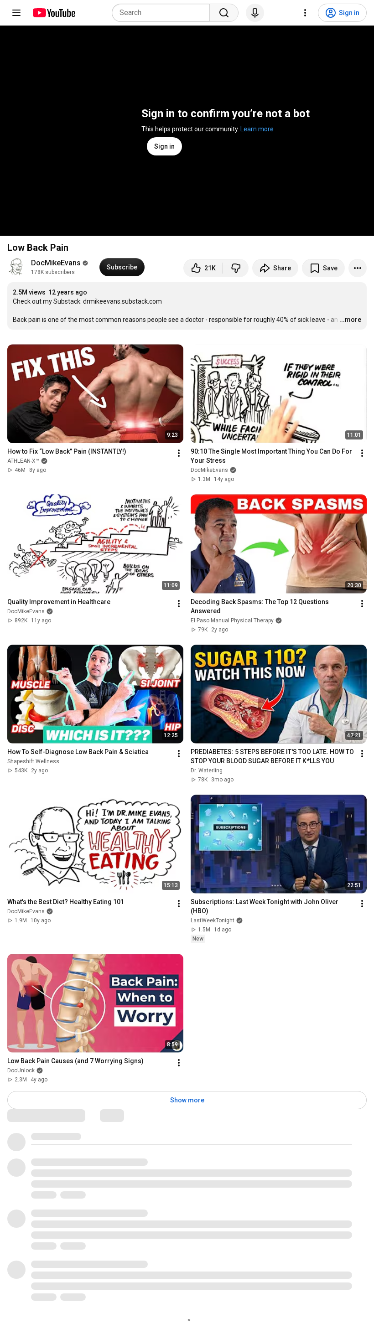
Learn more (257, 129)
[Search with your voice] (255, 13)
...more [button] (350, 319)
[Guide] (16, 12)
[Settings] (305, 12)
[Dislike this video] (236, 268)
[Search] (224, 13)
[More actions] (357, 268)
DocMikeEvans (56, 262)
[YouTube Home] (54, 13)
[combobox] (163, 12)
